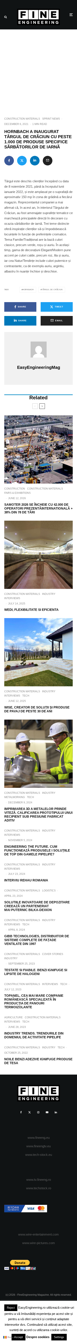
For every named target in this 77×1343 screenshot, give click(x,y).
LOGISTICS (49, 890)
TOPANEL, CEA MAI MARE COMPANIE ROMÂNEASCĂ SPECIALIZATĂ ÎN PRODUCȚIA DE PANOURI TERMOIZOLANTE (33, 1001)
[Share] (9, 160)
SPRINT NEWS (51, 118)
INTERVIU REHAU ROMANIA (26, 880)
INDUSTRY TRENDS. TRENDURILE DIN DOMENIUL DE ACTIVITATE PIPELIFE (34, 1035)
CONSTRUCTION (14, 488)
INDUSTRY (48, 594)
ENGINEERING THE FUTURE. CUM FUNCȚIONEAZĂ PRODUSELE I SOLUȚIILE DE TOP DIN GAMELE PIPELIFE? (37, 850)
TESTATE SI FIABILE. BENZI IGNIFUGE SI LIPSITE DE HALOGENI (35, 972)
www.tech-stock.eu (38, 1154)
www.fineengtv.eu (38, 1146)
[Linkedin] (56, 1112)
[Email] (47, 160)
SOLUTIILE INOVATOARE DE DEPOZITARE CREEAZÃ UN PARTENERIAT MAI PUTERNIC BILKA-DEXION (37, 906)
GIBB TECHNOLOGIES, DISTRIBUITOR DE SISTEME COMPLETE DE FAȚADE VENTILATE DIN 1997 (36, 940)
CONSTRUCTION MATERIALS (22, 118)
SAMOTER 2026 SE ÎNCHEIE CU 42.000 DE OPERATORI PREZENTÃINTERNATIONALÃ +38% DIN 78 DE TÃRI (38, 508)
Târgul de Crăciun (52, 290)
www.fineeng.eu (39, 1137)
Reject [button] (11, 1307)
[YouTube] (47, 1112)
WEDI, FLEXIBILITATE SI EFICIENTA (31, 609)
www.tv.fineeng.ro (38, 1179)
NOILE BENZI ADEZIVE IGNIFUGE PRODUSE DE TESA (38, 1061)
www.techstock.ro (38, 1188)
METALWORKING (14, 797)
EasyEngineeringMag (38, 367)
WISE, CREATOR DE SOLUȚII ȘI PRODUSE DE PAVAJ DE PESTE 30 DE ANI (37, 709)
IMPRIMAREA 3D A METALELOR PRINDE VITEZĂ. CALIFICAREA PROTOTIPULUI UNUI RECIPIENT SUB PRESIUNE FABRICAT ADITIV (38, 814)
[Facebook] (21, 1112)
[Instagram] (38, 1112)
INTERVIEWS (12, 598)
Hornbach (28, 290)
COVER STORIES (52, 954)
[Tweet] (22, 160)
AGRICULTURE (13, 1017)
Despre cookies (37, 1337)
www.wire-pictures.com (38, 1243)
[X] (29, 1112)
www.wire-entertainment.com (38, 1234)
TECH (25, 695)
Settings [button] (59, 1337)
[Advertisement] (38, 70)
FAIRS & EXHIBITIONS (17, 492)
